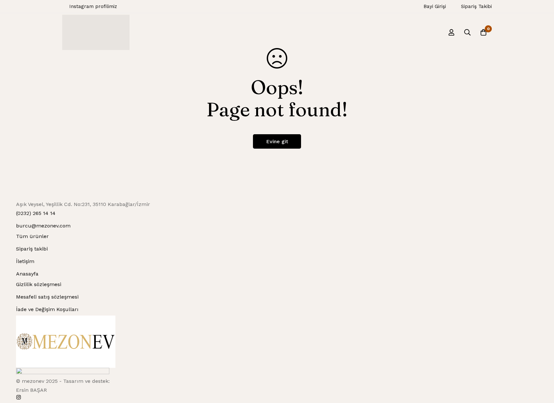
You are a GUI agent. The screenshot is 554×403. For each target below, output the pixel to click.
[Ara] (467, 32)
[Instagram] (18, 397)
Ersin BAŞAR (31, 390)
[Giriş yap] (451, 32)
